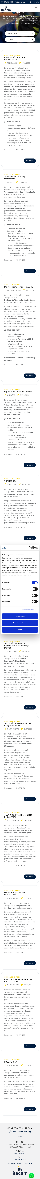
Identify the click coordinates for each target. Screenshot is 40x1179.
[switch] (35, 589)
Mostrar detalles (28, 610)
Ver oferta (29, 160)
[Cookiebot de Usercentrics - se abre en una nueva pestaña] (29, 547)
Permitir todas (20, 616)
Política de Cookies (14, 1163)
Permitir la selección (20, 623)
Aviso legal (28, 1163)
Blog (20, 1136)
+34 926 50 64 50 (20, 1153)
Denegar (20, 629)
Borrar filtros (29, 44)
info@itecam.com (20, 2)
